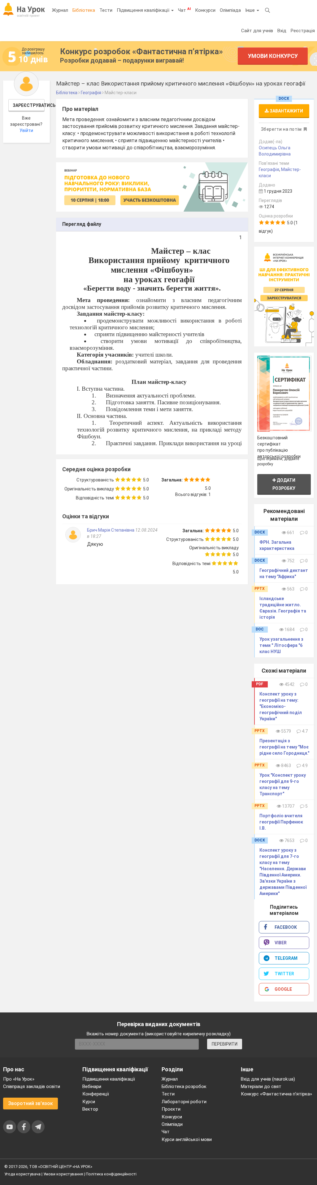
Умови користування (63, 1174)
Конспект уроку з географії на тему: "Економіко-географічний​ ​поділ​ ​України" (281, 706)
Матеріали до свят (261, 1086)
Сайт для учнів (257, 30)
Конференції (95, 1094)
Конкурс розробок (141, 51)
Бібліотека (83, 10)
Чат (184, 10)
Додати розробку (283, 484)
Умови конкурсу (273, 56)
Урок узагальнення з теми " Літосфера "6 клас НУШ (281, 645)
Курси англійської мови (187, 1139)
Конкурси (205, 10)
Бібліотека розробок (184, 1086)
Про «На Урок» (18, 1079)
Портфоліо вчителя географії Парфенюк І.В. (281, 822)
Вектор (90, 1109)
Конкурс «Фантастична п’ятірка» (276, 1094)
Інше (250, 10)
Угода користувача (22, 1174)
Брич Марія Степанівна (110, 530)
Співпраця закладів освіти (31, 1086)
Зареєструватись (29, 105)
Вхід (281, 30)
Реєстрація (303, 30)
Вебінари (91, 1086)
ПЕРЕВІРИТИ (224, 1044)
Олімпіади (172, 1124)
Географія (269, 169)
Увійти (26, 130)
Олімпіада (230, 10)
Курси (88, 1101)
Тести (105, 10)
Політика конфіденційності (111, 1174)
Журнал (60, 10)
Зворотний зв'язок (30, 1103)
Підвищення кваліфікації (144, 10)
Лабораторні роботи (184, 1101)
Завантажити (286, 110)
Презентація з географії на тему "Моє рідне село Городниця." (284, 747)
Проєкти (171, 1109)
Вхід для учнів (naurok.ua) (268, 1079)
